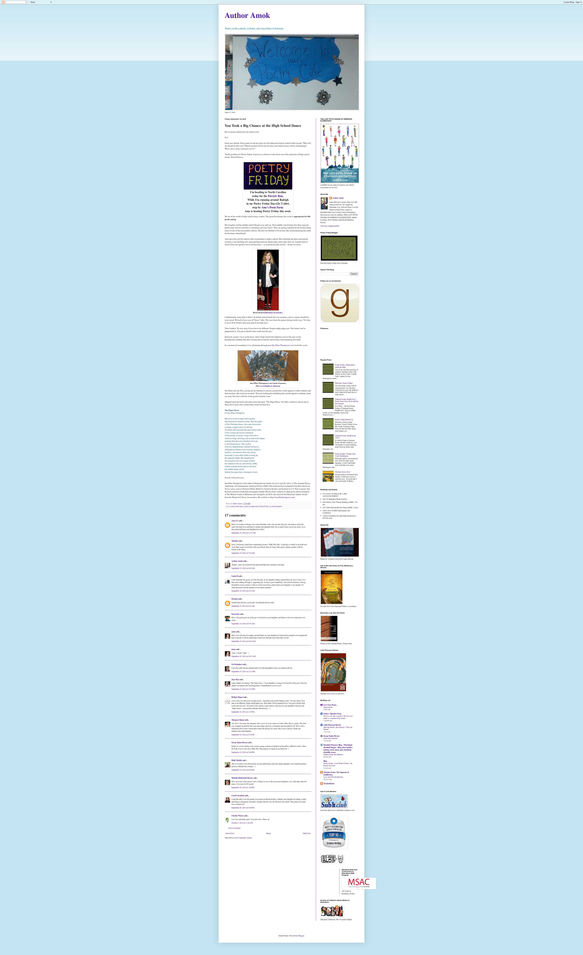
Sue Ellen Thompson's (281, 345)
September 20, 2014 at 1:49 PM (243, 787)
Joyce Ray (235, 679)
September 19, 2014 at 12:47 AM (244, 532)
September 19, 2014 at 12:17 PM (243, 671)
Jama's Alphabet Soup (332, 713)
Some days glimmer (331, 738)
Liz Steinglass (237, 664)
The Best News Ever (342, 472)
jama (233, 631)
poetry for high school (251, 506)
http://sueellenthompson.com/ (282, 497)
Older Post (306, 833)
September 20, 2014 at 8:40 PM (243, 807)
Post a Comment (234, 828)
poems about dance (237, 506)
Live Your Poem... (330, 705)
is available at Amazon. (270, 385)
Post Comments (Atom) (243, 837)
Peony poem (328, 707)
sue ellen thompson (275, 506)
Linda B (235, 576)
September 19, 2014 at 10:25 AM (244, 641)
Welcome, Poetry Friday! (344, 383)
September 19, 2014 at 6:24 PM (243, 770)
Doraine (235, 599)
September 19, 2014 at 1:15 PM (243, 712)
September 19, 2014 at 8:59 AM (243, 590)
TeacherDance (329, 783)
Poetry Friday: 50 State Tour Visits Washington (345, 455)
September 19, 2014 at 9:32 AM (243, 606)
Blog (325, 761)
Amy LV (235, 520)
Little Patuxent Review (332, 725)
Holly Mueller (237, 760)
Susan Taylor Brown (239, 742)
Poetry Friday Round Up (344, 419)
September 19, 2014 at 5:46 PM (243, 752)
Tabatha (235, 541)
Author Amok (247, 15)
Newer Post (229, 833)
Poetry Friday (264, 506)
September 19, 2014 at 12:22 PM (243, 689)
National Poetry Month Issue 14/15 (345, 436)
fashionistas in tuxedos (272, 312)
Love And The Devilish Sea (333, 777)
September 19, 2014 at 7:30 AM (243, 553)
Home (268, 833)
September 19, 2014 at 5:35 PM (243, 734)
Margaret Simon (238, 720)
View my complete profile (329, 226)
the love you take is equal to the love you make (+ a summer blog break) (338, 717)
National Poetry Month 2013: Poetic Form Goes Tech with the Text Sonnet (346, 401)
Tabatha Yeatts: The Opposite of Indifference (336, 773)
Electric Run (275, 196)
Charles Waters (238, 815)
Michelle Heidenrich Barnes (242, 778)
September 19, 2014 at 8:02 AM (243, 568)
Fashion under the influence (333, 754)
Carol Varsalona (238, 795)
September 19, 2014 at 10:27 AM (244, 656)
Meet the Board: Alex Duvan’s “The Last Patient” (338, 728)
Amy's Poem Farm (272, 207)
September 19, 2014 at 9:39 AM (243, 623)
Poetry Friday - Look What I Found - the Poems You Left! (338, 764)
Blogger (301, 935)
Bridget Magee (237, 697)
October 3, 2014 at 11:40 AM (242, 823)
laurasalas (235, 614)
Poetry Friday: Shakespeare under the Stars (345, 366)
